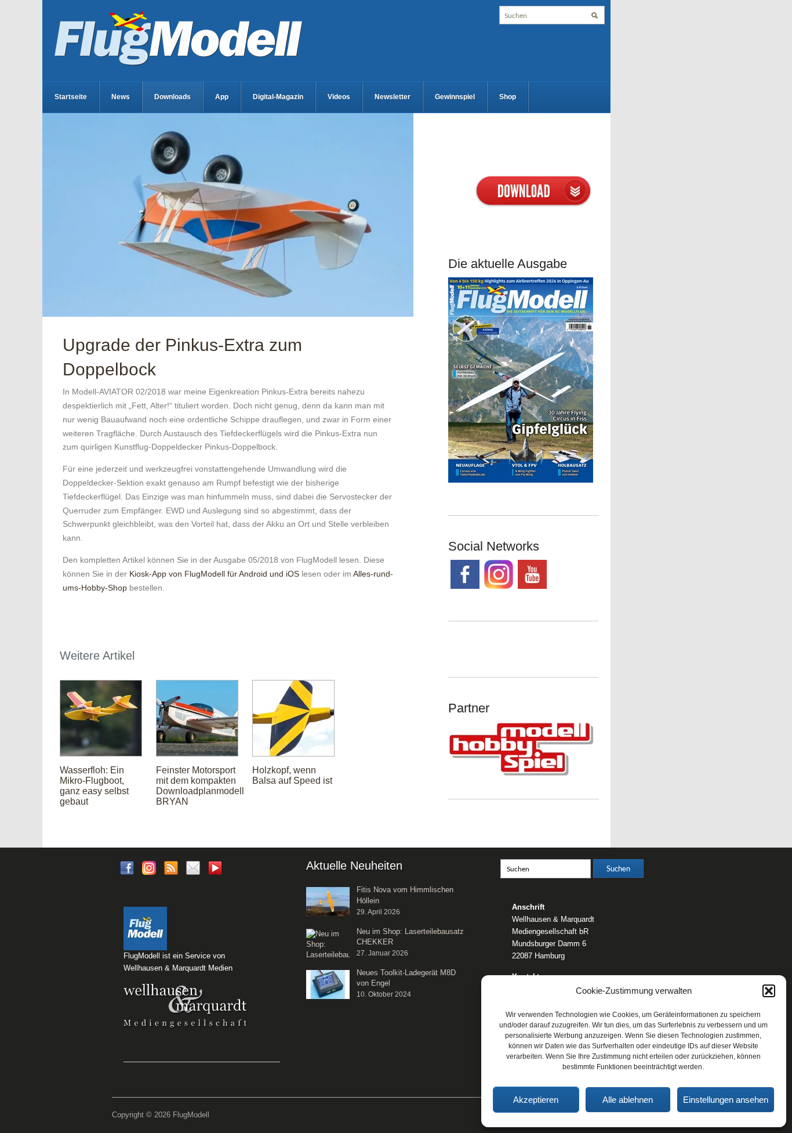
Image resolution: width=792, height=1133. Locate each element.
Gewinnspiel (455, 97)
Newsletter (392, 97)
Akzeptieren (535, 1100)
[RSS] (171, 867)
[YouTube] (215, 871)
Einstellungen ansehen (725, 1100)
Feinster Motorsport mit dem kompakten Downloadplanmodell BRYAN (200, 785)
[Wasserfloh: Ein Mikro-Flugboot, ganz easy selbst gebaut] (101, 717)
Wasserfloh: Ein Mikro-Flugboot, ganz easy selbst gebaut (94, 785)
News (120, 97)
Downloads (172, 97)
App (221, 97)
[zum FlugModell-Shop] (520, 379)
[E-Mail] (193, 867)
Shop (507, 97)
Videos (339, 97)
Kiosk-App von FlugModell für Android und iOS (214, 573)
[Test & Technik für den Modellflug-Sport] (178, 37)
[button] (769, 991)
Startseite (71, 97)
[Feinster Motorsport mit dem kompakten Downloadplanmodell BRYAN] (197, 717)
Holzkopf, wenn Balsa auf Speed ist (292, 775)
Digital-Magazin (278, 97)
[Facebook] (127, 867)
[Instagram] (149, 867)
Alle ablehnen (627, 1100)
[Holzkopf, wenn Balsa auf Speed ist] (293, 717)
